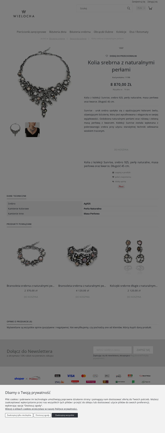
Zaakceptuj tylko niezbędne (19, 415)
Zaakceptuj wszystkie (64, 415)
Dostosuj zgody (42, 415)
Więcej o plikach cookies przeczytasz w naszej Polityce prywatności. (41, 408)
